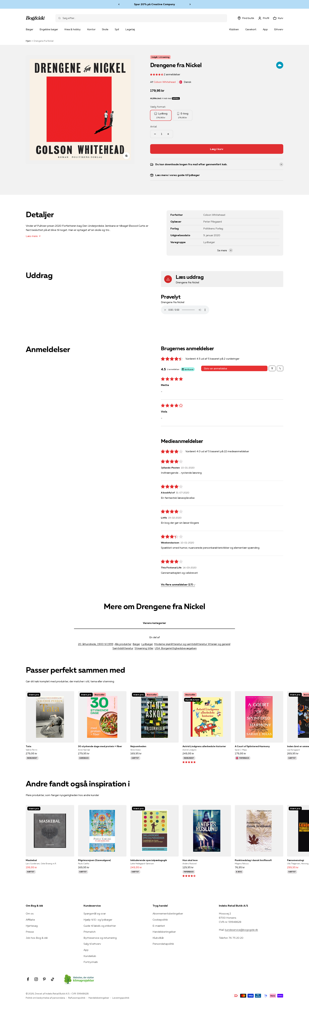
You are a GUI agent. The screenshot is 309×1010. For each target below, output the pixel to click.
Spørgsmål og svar (95, 913)
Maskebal (31, 860)
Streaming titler (144, 648)
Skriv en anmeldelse (215, 368)
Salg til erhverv (92, 943)
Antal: (153, 126)
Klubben (234, 29)
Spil (117, 29)
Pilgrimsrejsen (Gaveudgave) (94, 860)
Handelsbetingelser (164, 931)
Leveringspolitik (120, 997)
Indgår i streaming (160, 57)
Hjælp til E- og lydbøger (98, 919)
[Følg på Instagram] (36, 979)
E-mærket (159, 925)
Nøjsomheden (138, 746)
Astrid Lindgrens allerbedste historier (204, 746)
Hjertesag (32, 925)
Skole (105, 29)
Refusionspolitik (76, 997)
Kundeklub (90, 956)
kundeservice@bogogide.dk (241, 929)
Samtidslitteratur (122, 648)
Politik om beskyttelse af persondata (45, 997)
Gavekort (250, 29)
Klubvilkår (158, 937)
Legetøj (130, 29)
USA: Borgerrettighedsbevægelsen (176, 648)
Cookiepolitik (160, 919)
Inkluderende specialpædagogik (148, 860)
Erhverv (278, 29)
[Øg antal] (168, 134)
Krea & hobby (72, 29)
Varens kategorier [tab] (154, 623)
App (265, 29)
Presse (30, 931)
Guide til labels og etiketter (100, 925)
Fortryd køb (91, 962)
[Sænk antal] (155, 134)
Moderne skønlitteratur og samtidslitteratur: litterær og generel (192, 644)
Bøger (29, 29)
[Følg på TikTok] (52, 979)
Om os (30, 913)
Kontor (91, 29)
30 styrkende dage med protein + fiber (100, 746)
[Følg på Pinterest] (44, 979)
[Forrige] (118, 4)
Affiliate (30, 919)
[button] (157, 74)
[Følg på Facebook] (28, 979)
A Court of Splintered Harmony (252, 746)
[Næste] (190, 4)
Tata (28, 746)
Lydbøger (147, 644)
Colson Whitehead (165, 81)
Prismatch (90, 931)
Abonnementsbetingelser (168, 913)
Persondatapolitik (163, 943)
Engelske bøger (49, 29)
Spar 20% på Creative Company (154, 4)
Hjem (28, 41)
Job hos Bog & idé (37, 937)
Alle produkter (123, 644)
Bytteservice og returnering (100, 937)
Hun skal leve (190, 860)
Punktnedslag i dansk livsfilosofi (253, 860)
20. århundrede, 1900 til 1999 (95, 644)
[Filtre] (272, 368)
